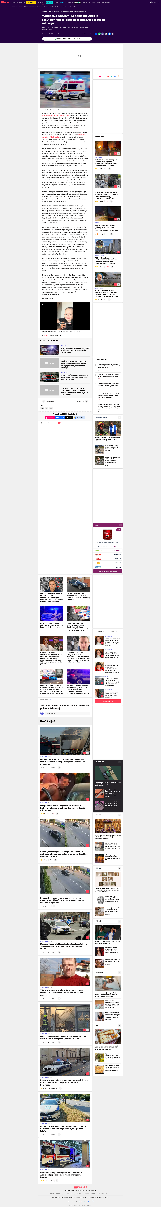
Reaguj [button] (44, 423)
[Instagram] (100, 76)
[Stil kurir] (68, 1194)
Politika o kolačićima (88, 1197)
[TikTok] (111, 76)
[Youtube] (108, 76)
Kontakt (66, 1197)
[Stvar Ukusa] (108, 1194)
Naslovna (44, 11)
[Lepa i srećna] (79, 1194)
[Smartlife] (86, 1194)
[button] (87, 34)
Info (50, 11)
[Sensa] (93, 1194)
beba (42, 408)
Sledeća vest (81, 401)
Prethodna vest (50, 401)
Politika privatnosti (104, 1197)
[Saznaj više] (119, 417)
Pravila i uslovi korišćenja (75, 1197)
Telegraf (46, 335)
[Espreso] (58, 1194)
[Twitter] (104, 76)
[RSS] (119, 76)
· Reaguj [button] (99, 168)
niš (46, 408)
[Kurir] (52, 1194)
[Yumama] (100, 1194)
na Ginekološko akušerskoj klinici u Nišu (56, 115)
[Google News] (115, 76)
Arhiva (96, 1197)
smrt (51, 408)
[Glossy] (73, 1194)
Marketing (54, 1197)
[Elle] (63, 1194)
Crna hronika (57, 11)
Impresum (60, 1197)
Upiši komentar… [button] (51, 713)
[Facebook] (96, 76)
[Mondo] (6, 2)
